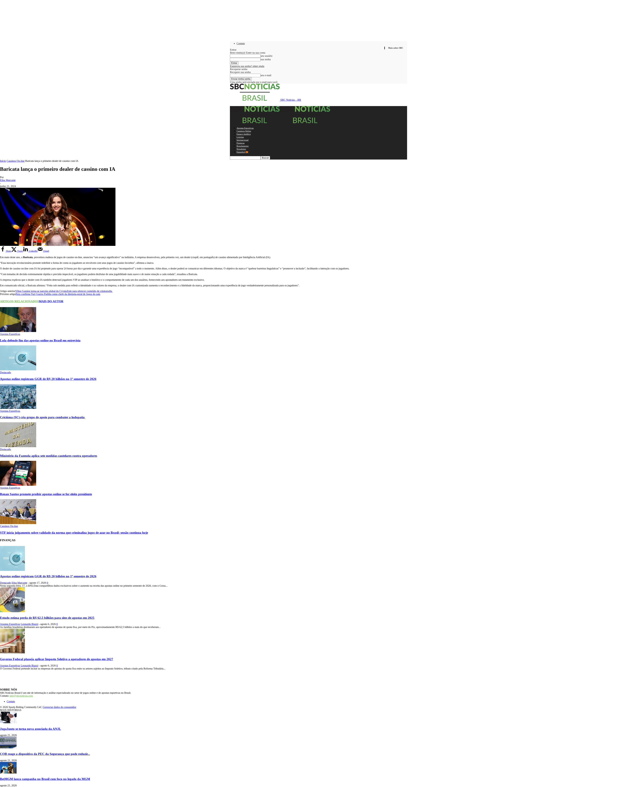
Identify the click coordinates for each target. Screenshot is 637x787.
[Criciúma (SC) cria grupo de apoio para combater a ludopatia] (18, 408)
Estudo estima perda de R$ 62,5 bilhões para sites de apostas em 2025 (47, 618)
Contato (241, 43)
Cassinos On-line (16, 161)
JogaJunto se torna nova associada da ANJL (30, 729)
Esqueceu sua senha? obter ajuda (247, 66)
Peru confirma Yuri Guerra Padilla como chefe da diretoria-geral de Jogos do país (58, 294)
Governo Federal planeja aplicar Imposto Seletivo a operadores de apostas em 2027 (56, 659)
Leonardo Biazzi (29, 624)
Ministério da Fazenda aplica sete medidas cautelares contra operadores (48, 455)
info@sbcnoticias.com (21, 695)
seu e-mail (266, 75)
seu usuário (266, 55)
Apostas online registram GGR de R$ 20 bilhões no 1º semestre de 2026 (48, 379)
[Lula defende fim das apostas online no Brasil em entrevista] (18, 331)
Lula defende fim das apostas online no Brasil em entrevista (40, 340)
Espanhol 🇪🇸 (242, 152)
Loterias (240, 137)
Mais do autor (51, 301)
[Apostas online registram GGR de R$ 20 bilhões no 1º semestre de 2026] (18, 369)
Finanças (241, 143)
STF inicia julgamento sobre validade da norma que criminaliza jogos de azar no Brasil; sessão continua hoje (74, 532)
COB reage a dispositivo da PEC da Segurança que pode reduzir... (45, 754)
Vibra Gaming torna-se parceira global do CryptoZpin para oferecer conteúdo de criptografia (64, 291)
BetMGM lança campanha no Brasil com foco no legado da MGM (45, 779)
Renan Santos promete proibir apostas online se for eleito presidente (46, 494)
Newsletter (241, 149)
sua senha (266, 59)
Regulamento (243, 146)
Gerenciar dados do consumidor (59, 707)
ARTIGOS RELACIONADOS (19, 301)
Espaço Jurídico (244, 134)
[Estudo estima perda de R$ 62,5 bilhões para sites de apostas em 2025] (12, 611)
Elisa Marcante (8, 180)
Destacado (5, 372)
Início (3, 161)
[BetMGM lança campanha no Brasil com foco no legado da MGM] (8, 772)
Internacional (242, 140)
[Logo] (255, 122)
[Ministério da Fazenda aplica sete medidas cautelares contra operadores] (18, 446)
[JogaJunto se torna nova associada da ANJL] (8, 722)
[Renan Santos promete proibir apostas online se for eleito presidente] (18, 484)
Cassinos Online (244, 131)
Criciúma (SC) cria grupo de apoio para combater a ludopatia (42, 417)
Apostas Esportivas (245, 128)
